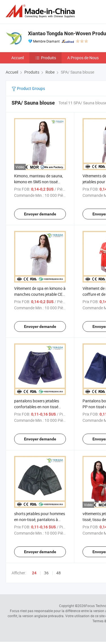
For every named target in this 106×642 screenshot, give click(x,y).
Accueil (17, 57)
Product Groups (30, 88)
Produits (48, 57)
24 (34, 573)
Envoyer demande (40, 214)
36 (46, 572)
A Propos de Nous (83, 57)
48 (58, 572)
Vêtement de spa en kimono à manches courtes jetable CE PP (40, 294)
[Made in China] (41, 11)
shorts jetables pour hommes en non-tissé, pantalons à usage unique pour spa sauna (40, 519)
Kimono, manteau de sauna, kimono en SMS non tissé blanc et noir (38, 181)
